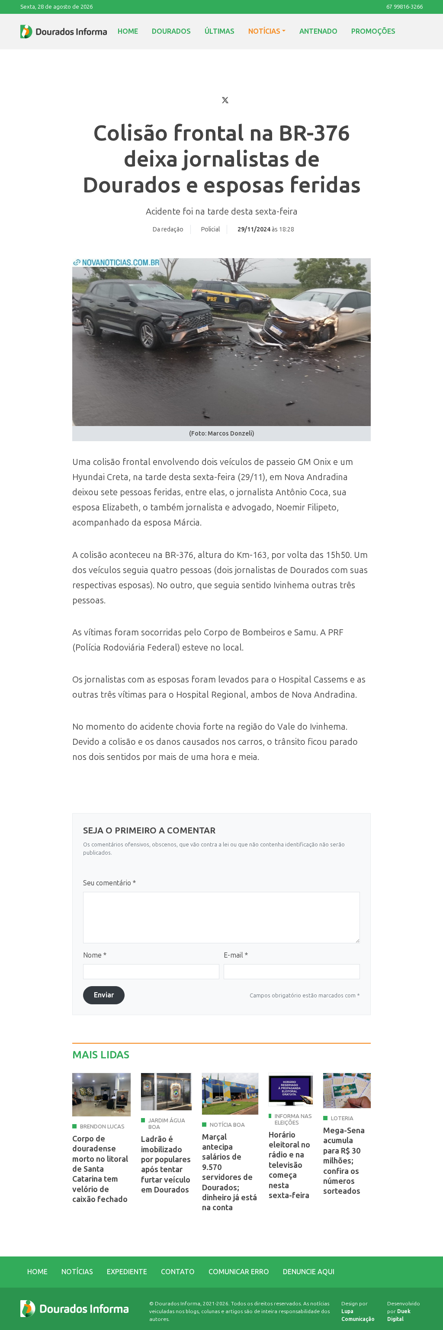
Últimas (219, 31)
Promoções (373, 31)
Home (128, 31)
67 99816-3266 (404, 6)
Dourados (171, 31)
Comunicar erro (239, 1272)
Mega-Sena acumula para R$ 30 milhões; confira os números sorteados (344, 1161)
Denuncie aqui (308, 1272)
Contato (178, 1272)
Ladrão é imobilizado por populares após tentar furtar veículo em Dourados (166, 1165)
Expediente (127, 1272)
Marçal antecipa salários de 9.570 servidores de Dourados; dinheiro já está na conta (229, 1172)
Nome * (94, 955)
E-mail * (236, 955)
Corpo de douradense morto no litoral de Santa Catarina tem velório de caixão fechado (100, 1169)
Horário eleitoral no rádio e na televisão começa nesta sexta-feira (289, 1165)
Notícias (264, 31)
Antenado (318, 31)
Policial (210, 229)
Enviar (104, 995)
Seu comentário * (109, 883)
